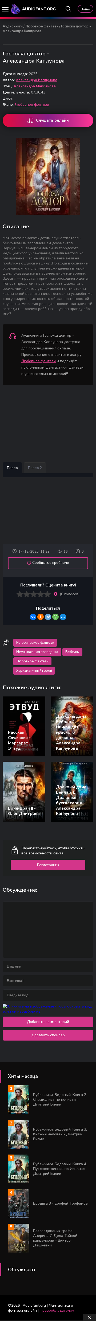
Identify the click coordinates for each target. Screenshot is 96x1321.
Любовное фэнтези (41, 26)
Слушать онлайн (52, 120)
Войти (85, 9)
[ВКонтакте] (33, 617)
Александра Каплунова (36, 80)
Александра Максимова (35, 86)
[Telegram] (48, 617)
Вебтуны (72, 652)
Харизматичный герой (34, 670)
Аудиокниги (13, 26)
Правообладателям (57, 1310)
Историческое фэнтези (35, 642)
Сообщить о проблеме (50, 562)
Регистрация (48, 864)
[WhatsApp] (55, 617)
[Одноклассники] (40, 617)
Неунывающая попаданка (37, 652)
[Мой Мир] (63, 617)
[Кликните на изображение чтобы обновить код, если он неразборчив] (48, 1011)
